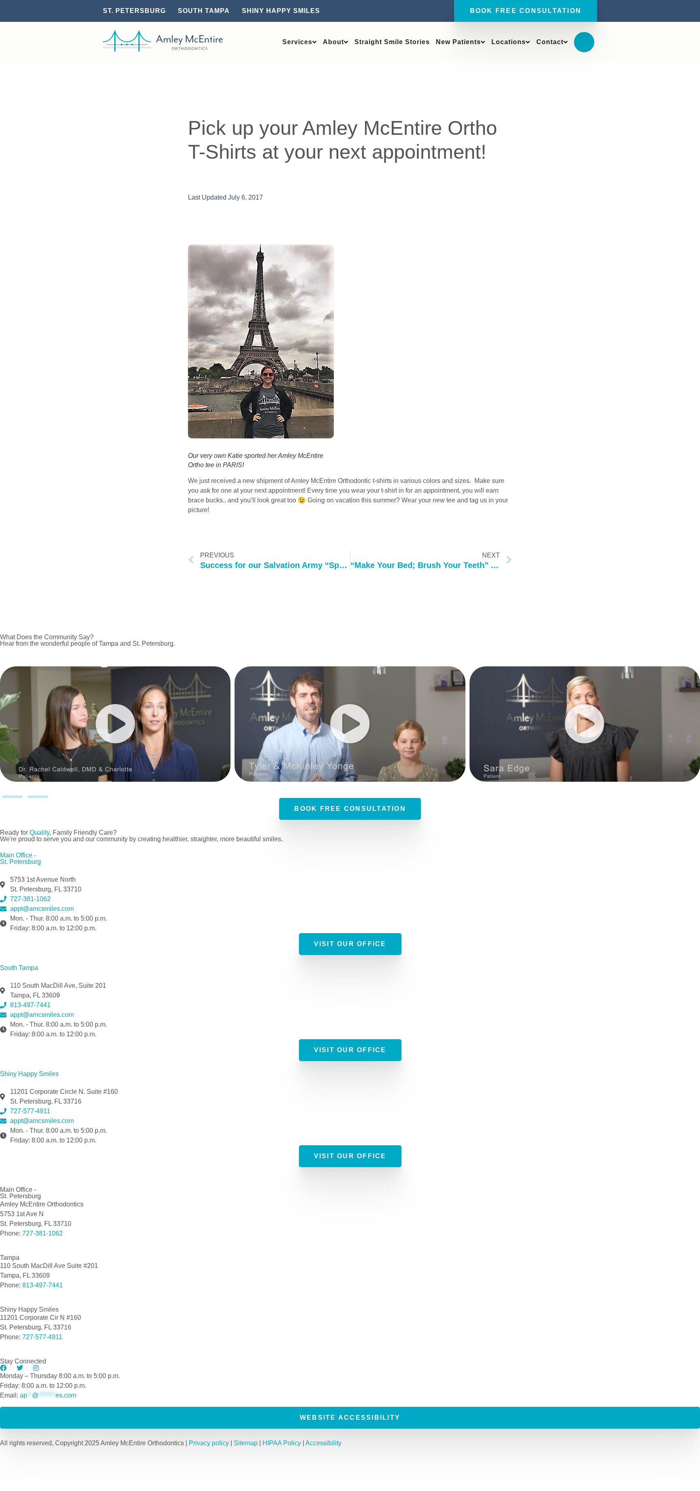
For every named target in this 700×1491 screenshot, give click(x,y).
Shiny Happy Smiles (281, 10)
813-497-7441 (42, 1285)
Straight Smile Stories (392, 41)
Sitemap (246, 1443)
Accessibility (323, 1443)
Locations (508, 41)
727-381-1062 (42, 1233)
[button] (115, 724)
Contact (549, 41)
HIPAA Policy (282, 1443)
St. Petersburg (134, 10)
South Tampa (204, 10)
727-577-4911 (42, 1337)
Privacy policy (209, 1443)
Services (297, 41)
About (333, 41)
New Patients (458, 41)
